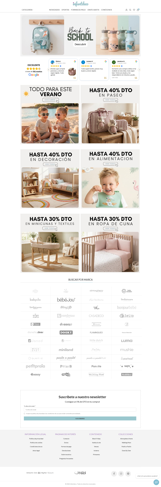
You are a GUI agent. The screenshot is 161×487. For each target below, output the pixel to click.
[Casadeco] (96, 315)
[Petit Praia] (35, 366)
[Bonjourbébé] (127, 307)
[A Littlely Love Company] (35, 291)
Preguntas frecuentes (66, 458)
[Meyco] (35, 349)
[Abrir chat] (156, 482)
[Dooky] (66, 332)
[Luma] (127, 340)
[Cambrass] (66, 315)
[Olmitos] (35, 358)
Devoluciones (66, 450)
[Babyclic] (35, 300)
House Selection (127, 332)
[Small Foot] (66, 374)
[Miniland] (66, 349)
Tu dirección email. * (30, 406)
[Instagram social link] (121, 474)
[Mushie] (127, 349)
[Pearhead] (127, 358)
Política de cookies (36, 442)
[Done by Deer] (35, 332)
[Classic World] (35, 324)
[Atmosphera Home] (96, 291)
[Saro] (127, 366)
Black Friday (96, 438)
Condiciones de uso (36, 446)
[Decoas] (66, 324)
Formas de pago (66, 446)
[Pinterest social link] (128, 474)
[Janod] (35, 340)
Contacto (66, 438)
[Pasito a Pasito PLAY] (96, 358)
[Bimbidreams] (127, 300)
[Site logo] (80, 3)
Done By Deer (126, 450)
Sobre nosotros (66, 454)
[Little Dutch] (96, 340)
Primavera (96, 454)
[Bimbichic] (96, 300)
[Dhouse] (96, 324)
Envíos (66, 442)
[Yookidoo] (127, 374)
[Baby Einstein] (127, 291)
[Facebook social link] (114, 474)
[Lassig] (66, 340)
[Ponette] (96, 366)
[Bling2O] (66, 307)
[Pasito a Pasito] (66, 358)
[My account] (126, 10)
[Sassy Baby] (35, 374)
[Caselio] (127, 315)
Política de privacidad (36, 438)
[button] (139, 69)
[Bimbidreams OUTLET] (35, 307)
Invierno (96, 450)
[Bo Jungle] (96, 307)
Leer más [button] (115, 78)
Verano (96, 446)
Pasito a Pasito (126, 446)
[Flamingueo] (96, 332)
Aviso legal (36, 450)
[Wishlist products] (134, 10)
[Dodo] (127, 324)
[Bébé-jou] (66, 300)
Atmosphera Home (126, 438)
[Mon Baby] (96, 349)
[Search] (130, 10)
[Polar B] (66, 366)
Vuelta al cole (96, 442)
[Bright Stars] (35, 315)
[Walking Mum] (96, 374)
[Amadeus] (66, 291)
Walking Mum (126, 442)
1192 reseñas (37, 71)
